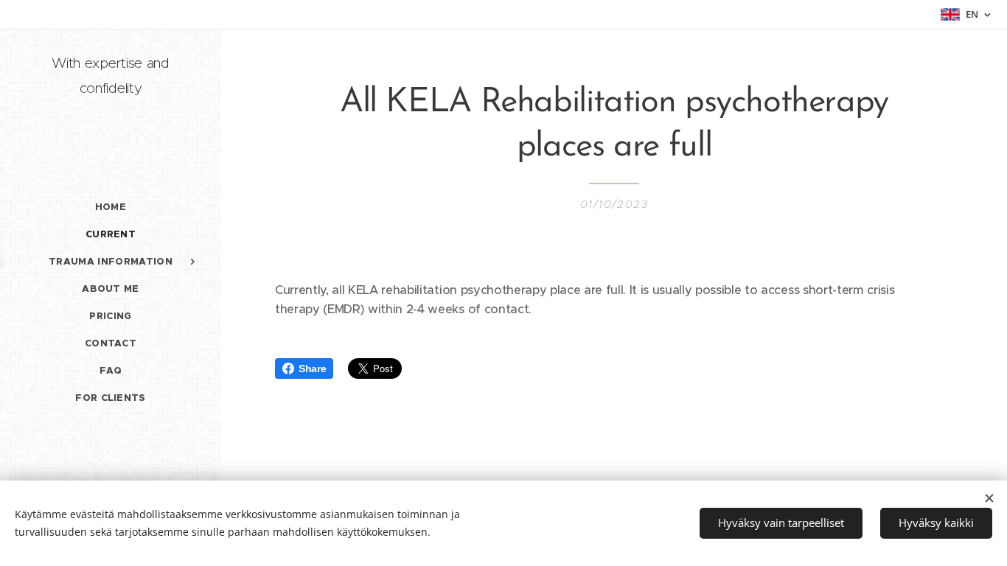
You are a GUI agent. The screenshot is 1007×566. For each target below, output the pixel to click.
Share (312, 368)
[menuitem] (110, 206)
